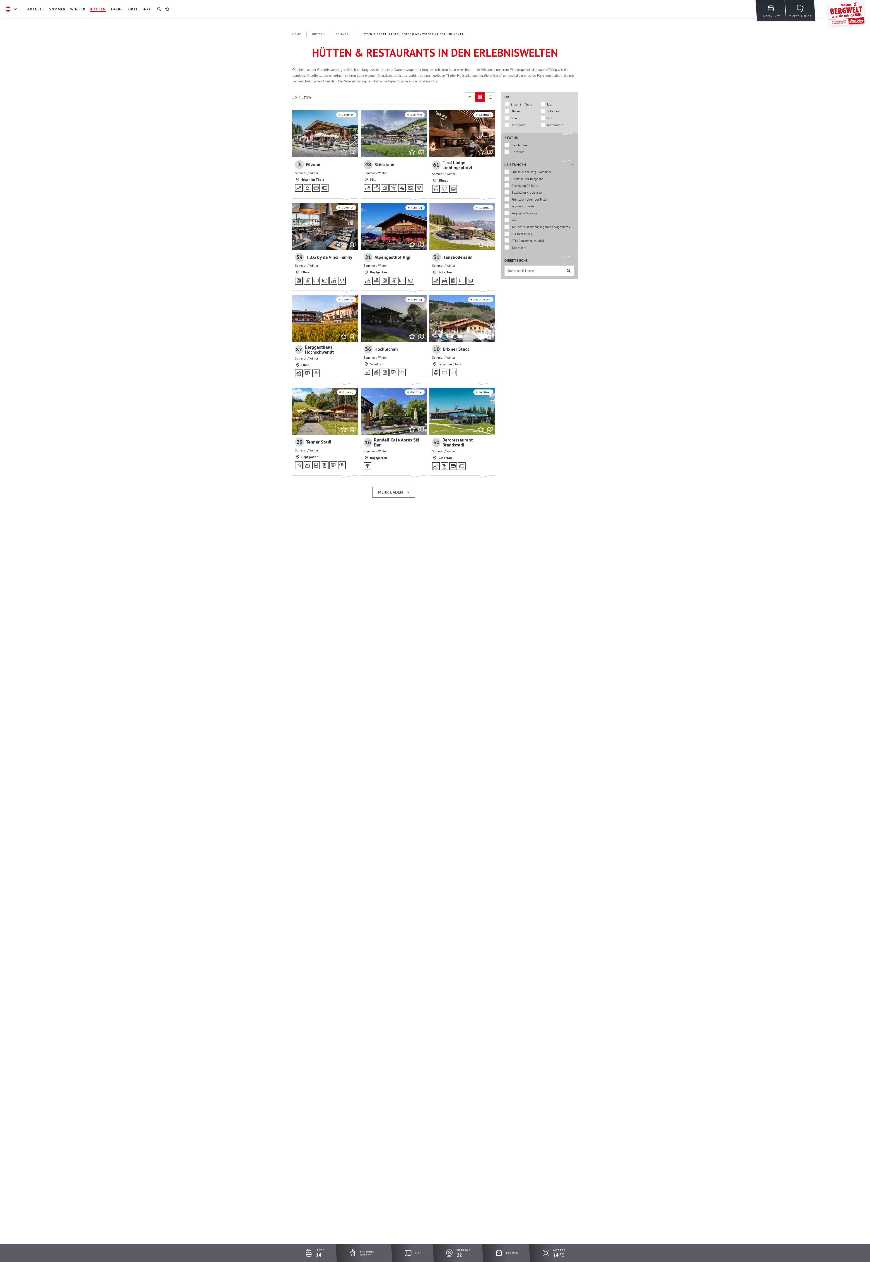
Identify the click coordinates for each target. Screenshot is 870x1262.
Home (296, 34)
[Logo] (846, 13)
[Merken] (343, 152)
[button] (539, 97)
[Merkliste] (167, 9)
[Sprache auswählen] (11, 9)
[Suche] (159, 9)
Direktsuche (515, 260)
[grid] (480, 97)
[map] (490, 97)
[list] (469, 97)
